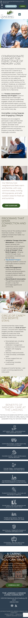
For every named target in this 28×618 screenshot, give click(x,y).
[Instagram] (2, 7)
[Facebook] (2, 5)
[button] (19, 14)
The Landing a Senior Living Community (14, 594)
